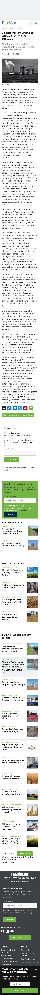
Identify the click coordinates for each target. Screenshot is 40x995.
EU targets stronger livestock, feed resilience (11, 826)
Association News (10, 742)
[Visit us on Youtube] (12, 931)
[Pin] (25, 408)
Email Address (10, 449)
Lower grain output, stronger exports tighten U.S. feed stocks (11, 840)
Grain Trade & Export (11, 526)
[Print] (4, 408)
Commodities (7, 540)
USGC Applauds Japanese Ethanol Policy (10, 617)
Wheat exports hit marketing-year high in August (13, 809)
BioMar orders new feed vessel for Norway (13, 699)
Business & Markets (10, 711)
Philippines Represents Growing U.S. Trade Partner (13, 572)
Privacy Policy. (23, 510)
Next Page (24, 854)
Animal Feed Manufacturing (8, 821)
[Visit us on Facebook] (2, 931)
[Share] (9, 408)
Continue (20, 990)
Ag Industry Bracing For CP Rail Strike (13, 586)
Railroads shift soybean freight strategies (13, 730)
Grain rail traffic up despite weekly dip (11, 792)
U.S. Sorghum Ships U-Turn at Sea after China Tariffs (13, 602)
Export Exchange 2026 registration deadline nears (13, 747)
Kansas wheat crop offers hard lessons (11, 777)
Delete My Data (20, 937)
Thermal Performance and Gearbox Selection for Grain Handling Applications (13, 664)
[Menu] (36, 23)
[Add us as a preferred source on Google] (31, 408)
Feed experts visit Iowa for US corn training (13, 761)
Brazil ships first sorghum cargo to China (10, 715)
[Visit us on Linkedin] (7, 931)
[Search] (31, 23)
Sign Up (10, 515)
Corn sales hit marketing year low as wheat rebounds (12, 531)
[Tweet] (20, 408)
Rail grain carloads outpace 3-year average (13, 544)
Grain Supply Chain (11, 29)
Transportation (9, 695)
